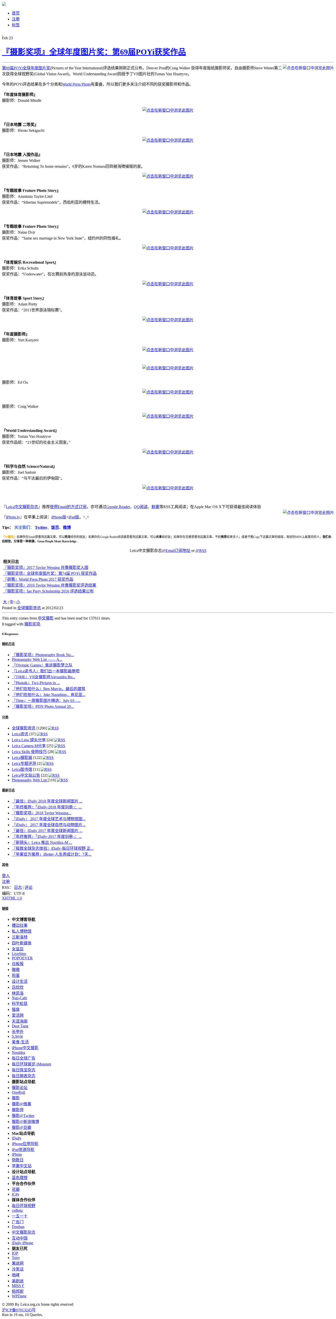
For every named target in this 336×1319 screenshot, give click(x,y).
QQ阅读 (141, 507)
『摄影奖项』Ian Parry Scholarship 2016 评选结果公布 (48, 591)
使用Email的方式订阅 (68, 507)
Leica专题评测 (24, 763)
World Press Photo (76, 84)
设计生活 (20, 981)
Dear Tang (20, 1026)
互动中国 (20, 1238)
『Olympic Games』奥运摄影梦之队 (42, 665)
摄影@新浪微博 (25, 1122)
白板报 (18, 964)
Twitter (41, 527)
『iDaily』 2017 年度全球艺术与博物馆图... (48, 819)
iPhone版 (58, 517)
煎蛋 (16, 975)
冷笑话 (18, 1269)
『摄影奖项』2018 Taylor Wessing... (41, 813)
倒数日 (18, 1160)
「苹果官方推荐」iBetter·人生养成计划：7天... (51, 854)
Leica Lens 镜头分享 (29, 740)
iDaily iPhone (22, 1243)
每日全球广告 (23, 1058)
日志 (18, 887)
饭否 (55, 527)
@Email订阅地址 (176, 550)
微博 (67, 527)
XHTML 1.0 (12, 898)
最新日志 (8, 790)
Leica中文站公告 (26, 775)
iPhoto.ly (13, 517)
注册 (6, 881)
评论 (28, 887)
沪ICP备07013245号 (19, 1310)
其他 (5, 865)
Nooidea (18, 1052)
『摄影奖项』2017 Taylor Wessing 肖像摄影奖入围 (45, 567)
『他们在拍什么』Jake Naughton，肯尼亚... (48, 695)
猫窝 (16, 1009)
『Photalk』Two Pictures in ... (36, 683)
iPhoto (17, 1154)
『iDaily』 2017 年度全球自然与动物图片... (48, 825)
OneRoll (18, 1092)
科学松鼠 (20, 1003)
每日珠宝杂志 (23, 1070)
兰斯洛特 (20, 937)
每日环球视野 (23, 1206)
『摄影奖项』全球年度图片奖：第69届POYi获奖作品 (94, 51)
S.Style (17, 1036)
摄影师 (18, 1110)
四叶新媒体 (21, 943)
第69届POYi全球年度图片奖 (26, 68)
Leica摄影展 (22, 758)
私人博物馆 (21, 931)
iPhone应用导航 (25, 1144)
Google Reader (118, 507)
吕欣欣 (18, 987)
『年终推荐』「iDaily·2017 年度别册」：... (47, 836)
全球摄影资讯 (29, 608)
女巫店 (18, 949)
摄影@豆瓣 (21, 1127)
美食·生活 (20, 1042)
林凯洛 (18, 993)
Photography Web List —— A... (37, 659)
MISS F (18, 1286)
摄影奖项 (32, 624)
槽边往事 (20, 925)
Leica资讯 (20, 734)
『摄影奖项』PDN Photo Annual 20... (43, 706)
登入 (6, 876)
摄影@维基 (21, 1104)
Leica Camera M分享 (29, 746)
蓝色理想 (20, 1178)
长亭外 (18, 1032)
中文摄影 (46, 618)
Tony (16, 1258)
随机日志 (8, 644)
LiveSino (19, 954)
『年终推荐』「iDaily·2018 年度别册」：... (47, 807)
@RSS (201, 550)
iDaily (16, 1138)
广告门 (18, 1222)
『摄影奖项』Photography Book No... (43, 655)
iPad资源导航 (23, 1150)
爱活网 (18, 1015)
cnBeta (17, 1210)
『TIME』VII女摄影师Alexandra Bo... (43, 677)
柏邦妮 (18, 1291)
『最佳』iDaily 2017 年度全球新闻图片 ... (47, 831)
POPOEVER (22, 958)
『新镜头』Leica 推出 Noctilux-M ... (42, 842)
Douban (18, 1227)
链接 (5, 908)
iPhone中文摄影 (25, 1048)
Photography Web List (30, 780)
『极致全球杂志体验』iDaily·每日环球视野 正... (52, 848)
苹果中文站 (21, 1166)
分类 (5, 717)
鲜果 (155, 507)
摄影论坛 (20, 1088)
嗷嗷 (16, 970)
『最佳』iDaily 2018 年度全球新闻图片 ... (47, 801)
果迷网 (18, 1263)
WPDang (19, 1296)
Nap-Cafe (19, 998)
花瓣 (16, 1189)
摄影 (16, 1098)
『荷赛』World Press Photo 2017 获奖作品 (38, 579)
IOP (15, 1253)
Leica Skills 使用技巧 (29, 752)
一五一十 (20, 1216)
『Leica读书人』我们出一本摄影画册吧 (45, 671)
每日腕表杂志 (23, 1076)
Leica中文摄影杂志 (22, 507)
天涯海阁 (20, 1021)
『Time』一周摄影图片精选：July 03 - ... (46, 700)
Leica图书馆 (22, 769)
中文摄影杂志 (23, 1232)
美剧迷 (18, 1281)
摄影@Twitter (23, 1116)
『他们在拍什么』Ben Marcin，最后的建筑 (48, 689)
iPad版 (73, 517)
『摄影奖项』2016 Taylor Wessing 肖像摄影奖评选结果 (49, 585)
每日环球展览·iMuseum (31, 1064)
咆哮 (16, 1275)
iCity (15, 1194)
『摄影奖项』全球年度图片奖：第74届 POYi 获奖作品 (50, 573)
